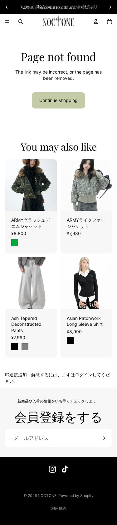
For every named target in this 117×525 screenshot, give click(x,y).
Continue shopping (58, 100)
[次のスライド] (110, 7)
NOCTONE (47, 495)
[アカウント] (96, 21)
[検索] (20, 21)
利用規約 (58, 508)
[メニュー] (7, 21)
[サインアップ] (103, 438)
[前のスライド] (7, 7)
